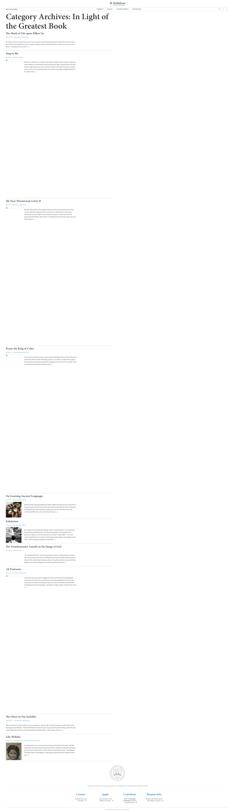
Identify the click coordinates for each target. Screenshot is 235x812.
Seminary (100, 9)
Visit (219, 9)
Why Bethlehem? (12, 9)
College (110, 9)
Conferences (136, 9)
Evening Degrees (122, 9)
